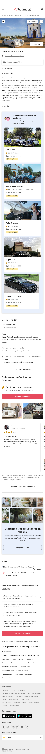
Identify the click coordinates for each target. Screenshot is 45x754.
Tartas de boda (7, 674)
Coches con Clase (13, 296)
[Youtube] (22, 727)
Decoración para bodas (9, 666)
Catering (4, 655)
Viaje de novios (23, 670)
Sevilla (4, 15)
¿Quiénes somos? (20, 702)
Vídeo (14, 659)
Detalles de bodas (33, 655)
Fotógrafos (5, 659)
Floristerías (31, 663)
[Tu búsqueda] (3, 21)
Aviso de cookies (7, 696)
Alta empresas (6, 702)
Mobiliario (5, 663)
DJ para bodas (6, 678)
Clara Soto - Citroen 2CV (29, 641)
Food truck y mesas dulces (23, 674)
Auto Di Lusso (12, 223)
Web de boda (14, 705)
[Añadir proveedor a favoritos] (41, 21)
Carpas (13, 663)
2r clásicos (10, 149)
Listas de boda (25, 666)
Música (21, 659)
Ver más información (22, 369)
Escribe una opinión (22, 397)
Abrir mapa (37, 569)
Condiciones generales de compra (13, 693)
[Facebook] (3, 727)
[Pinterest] (13, 727)
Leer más (5, 106)
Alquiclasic (10, 259)
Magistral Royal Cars (14, 186)
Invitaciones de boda (17, 655)
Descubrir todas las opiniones (21, 487)
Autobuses (29, 659)
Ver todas (36, 44)
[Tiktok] (26, 727)
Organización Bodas (8, 670)
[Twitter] (8, 727)
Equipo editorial (34, 702)
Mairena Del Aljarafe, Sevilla (14, 56)
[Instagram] (17, 727)
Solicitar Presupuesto (22, 633)
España (9, 738)
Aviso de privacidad (34, 693)
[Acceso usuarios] (42, 9)
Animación (21, 663)
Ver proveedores (22, 548)
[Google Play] (24, 717)
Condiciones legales (18, 690)
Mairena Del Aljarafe (16, 15)
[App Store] (9, 717)
